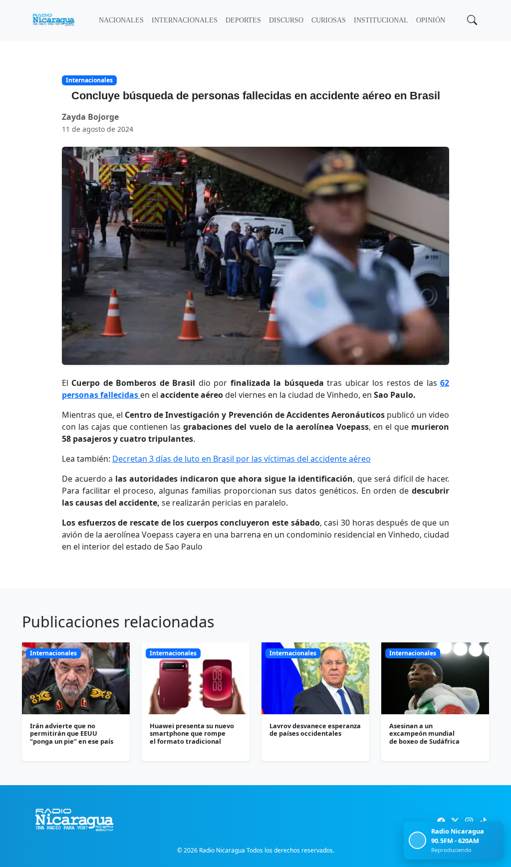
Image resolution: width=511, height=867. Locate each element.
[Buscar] (471, 21)
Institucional (381, 20)
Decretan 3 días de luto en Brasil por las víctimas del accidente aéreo (241, 458)
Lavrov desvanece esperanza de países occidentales (315, 729)
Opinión (430, 20)
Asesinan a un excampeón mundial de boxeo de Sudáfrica (424, 733)
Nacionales (121, 20)
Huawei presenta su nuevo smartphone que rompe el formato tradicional (192, 733)
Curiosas (328, 20)
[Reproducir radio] (417, 840)
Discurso (286, 20)
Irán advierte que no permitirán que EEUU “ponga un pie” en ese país (71, 733)
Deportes (243, 20)
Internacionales (185, 20)
